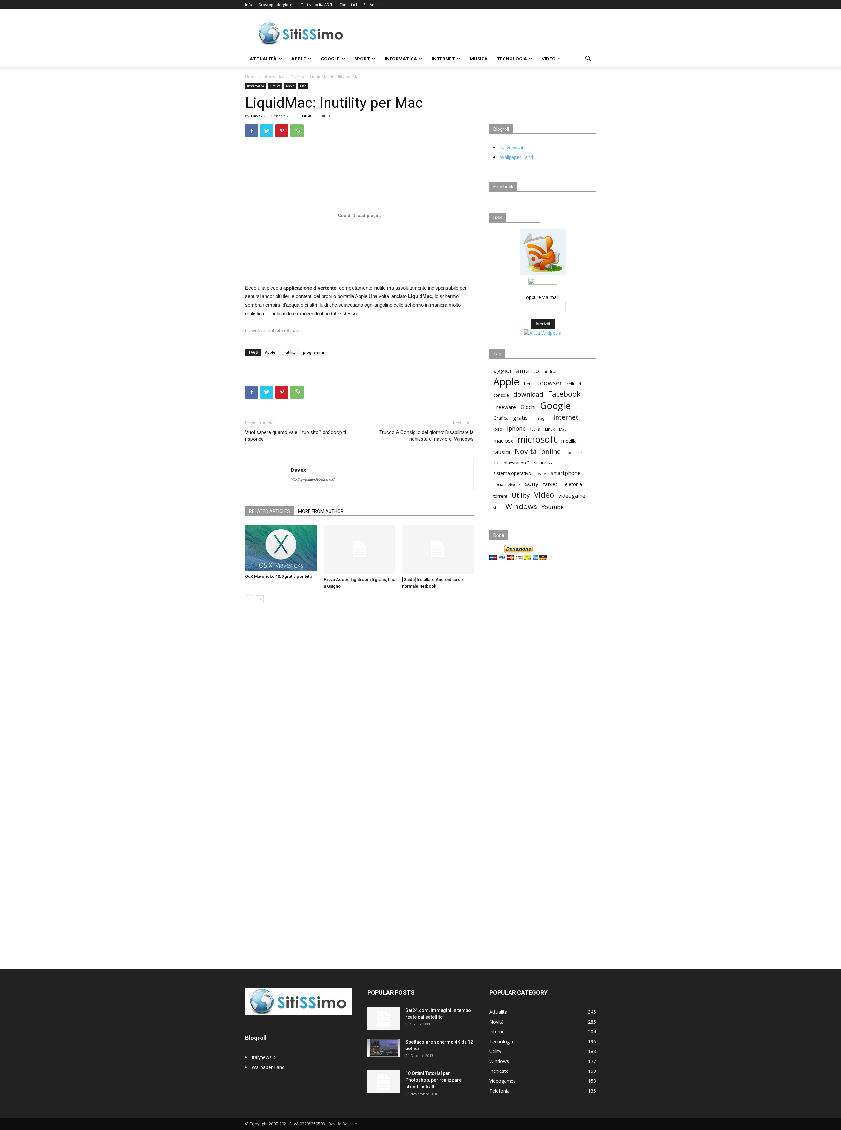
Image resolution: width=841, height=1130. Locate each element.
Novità (526, 451)
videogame (571, 495)
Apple (298, 59)
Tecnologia (512, 59)
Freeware (504, 407)
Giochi (528, 407)
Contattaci (348, 4)
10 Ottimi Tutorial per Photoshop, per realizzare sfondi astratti (433, 1080)
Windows (521, 506)
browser (549, 382)
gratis (520, 417)
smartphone (565, 473)
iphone (516, 428)
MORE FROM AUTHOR (321, 511)
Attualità (263, 59)
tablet (550, 484)
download (528, 394)
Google (330, 59)
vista (497, 508)
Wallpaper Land (516, 157)
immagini (540, 418)
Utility (521, 495)
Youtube (553, 507)
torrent (500, 496)
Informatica (401, 59)
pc (496, 462)
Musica (479, 59)
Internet (443, 59)
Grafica (297, 77)
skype (541, 473)
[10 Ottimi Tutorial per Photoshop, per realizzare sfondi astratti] (383, 1081)
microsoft (537, 439)
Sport (362, 59)
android (551, 371)
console (501, 395)
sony (531, 483)
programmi (313, 352)
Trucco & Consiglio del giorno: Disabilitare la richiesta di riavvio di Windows (426, 435)
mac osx (503, 440)
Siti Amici (371, 4)
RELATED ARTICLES (269, 511)
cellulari (574, 383)
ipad (497, 429)
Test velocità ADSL (317, 4)
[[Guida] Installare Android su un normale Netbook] (438, 549)
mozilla (569, 440)
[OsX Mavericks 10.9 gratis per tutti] (281, 548)
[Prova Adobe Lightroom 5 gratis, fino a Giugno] (359, 549)
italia (535, 429)
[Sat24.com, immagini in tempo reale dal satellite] (383, 1018)
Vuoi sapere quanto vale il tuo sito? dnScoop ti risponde (295, 435)
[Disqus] (359, 701)
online (551, 451)
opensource (576, 452)
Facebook (564, 393)
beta (528, 383)
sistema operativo (512, 473)
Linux (550, 429)
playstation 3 (517, 463)
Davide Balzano (342, 1124)
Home (251, 77)
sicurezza (544, 463)
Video (549, 59)
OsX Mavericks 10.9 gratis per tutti (278, 576)
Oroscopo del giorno (276, 4)
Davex (256, 115)
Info (248, 4)
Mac (303, 86)
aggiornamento (516, 370)
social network (506, 484)
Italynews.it (512, 147)
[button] (588, 59)
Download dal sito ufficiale (272, 330)
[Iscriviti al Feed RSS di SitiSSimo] (543, 274)
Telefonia (572, 484)
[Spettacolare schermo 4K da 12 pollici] (383, 1048)
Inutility (289, 352)
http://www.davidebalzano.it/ (313, 479)
